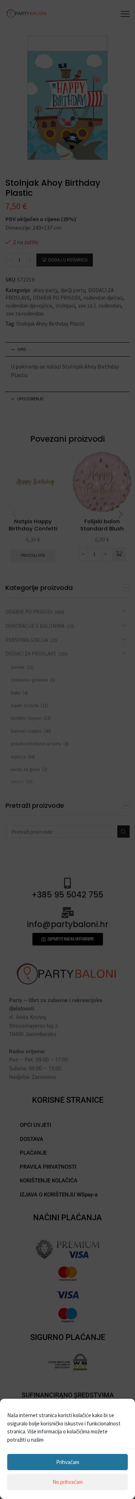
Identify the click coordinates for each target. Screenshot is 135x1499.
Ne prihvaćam (68, 1481)
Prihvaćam (67, 1462)
